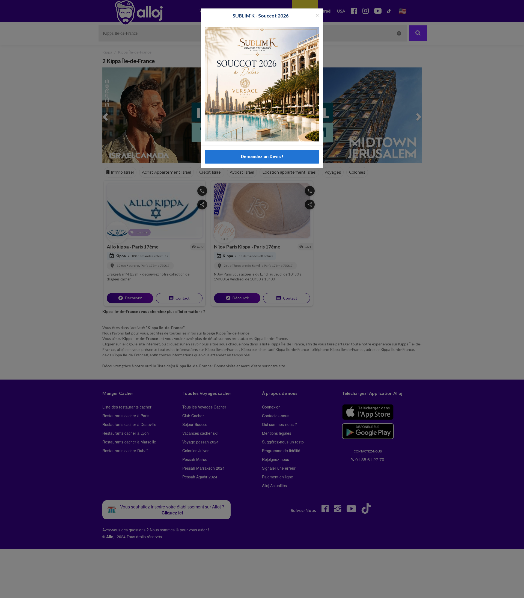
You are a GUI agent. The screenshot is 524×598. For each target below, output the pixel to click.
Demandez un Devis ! (262, 156)
